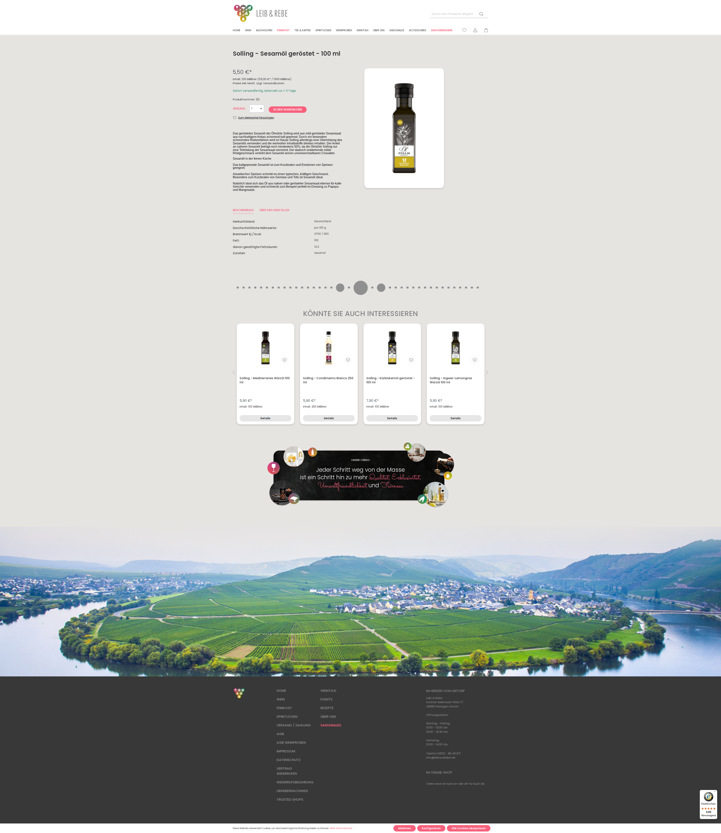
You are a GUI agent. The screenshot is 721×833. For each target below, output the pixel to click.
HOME (281, 690)
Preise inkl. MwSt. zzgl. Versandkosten (258, 83)
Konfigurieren (431, 828)
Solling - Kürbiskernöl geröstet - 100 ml (390, 380)
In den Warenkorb (287, 109)
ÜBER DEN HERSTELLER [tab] (274, 210)
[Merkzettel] (464, 30)
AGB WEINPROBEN (291, 742)
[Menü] (715, 792)
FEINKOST (284, 708)
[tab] (243, 210)
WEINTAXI (328, 690)
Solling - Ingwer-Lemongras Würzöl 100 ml (451, 380)
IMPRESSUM (286, 751)
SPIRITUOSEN (287, 716)
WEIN (281, 699)
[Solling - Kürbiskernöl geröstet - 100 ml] (392, 348)
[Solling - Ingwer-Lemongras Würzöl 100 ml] (456, 348)
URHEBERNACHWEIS (292, 790)
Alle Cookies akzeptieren (469, 828)
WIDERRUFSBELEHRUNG (295, 782)
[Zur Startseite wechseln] (261, 13)
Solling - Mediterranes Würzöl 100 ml (265, 380)
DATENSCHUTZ (289, 759)
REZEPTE (327, 708)
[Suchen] (481, 14)
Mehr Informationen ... (342, 828)
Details (265, 418)
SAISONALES (331, 725)
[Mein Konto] (475, 30)
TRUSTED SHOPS (290, 799)
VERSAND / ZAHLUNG (294, 725)
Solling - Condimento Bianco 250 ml (328, 380)
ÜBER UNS (328, 716)
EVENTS (327, 699)
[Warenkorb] (484, 30)
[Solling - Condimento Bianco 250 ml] (329, 348)
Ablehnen (404, 828)
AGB (280, 733)
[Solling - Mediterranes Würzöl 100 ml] (265, 348)
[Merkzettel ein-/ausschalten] (284, 360)
